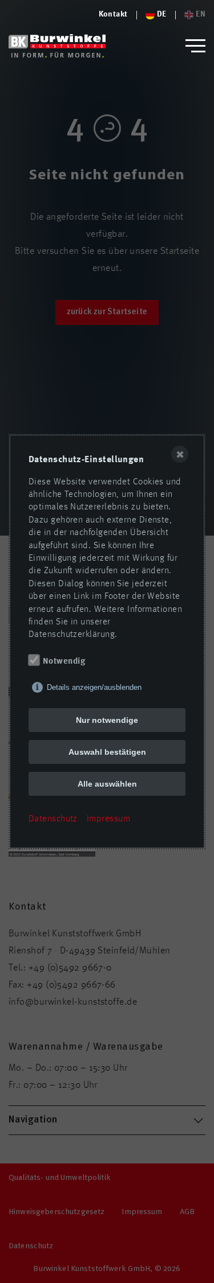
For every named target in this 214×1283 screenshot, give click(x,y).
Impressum (108, 819)
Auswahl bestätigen (107, 751)
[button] (195, 45)
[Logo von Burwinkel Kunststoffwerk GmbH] (57, 45)
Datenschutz (53, 819)
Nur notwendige (107, 720)
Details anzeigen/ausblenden (94, 687)
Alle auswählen (107, 783)
